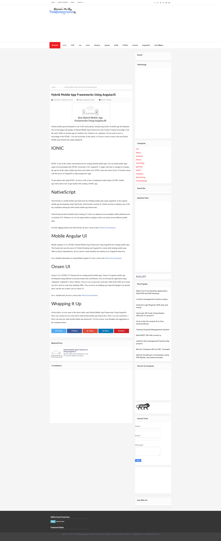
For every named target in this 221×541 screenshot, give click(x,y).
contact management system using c (152, 299)
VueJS (138, 170)
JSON (116, 45)
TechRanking (141, 180)
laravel (135, 45)
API (137, 149)
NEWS (72, 2)
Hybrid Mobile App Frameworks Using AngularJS (75, 350)
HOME (53, 2)
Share (75, 331)
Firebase (139, 173)
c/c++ (65, 45)
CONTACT (80, 2)
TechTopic (140, 163)
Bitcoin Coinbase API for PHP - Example (153, 349)
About (138, 159)
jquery (107, 45)
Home (55, 45)
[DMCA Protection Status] (58, 521)
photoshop (140, 177)
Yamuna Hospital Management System (152, 330)
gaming (139, 166)
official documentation (107, 228)
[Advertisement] (130, 23)
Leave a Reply (106, 100)
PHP (72, 45)
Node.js (97, 45)
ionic (88, 45)
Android (139, 156)
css (80, 45)
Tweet (59, 331)
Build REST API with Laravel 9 (148, 335)
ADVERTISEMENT (63, 2)
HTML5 (125, 45)
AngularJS (146, 45)
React (138, 152)
